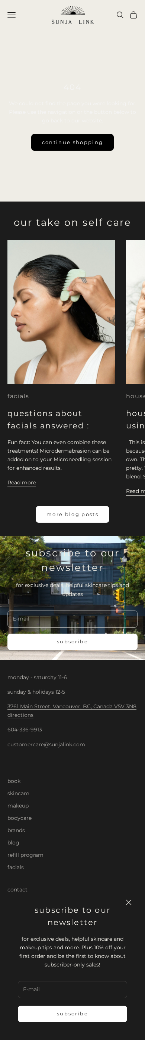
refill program (25, 855)
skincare (18, 793)
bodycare (19, 818)
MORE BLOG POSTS (72, 514)
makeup (18, 805)
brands (16, 830)
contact (17, 889)
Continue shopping (72, 142)
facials (18, 396)
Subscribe (72, 1013)
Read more (21, 482)
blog (13, 842)
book (13, 781)
